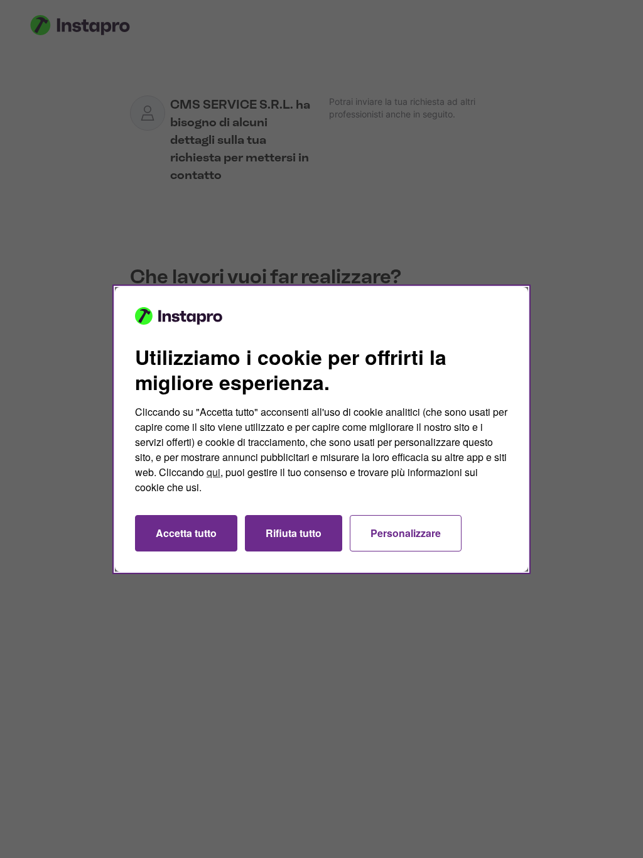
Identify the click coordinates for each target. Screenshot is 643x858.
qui (213, 472)
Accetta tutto (186, 533)
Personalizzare (405, 533)
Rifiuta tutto (294, 533)
